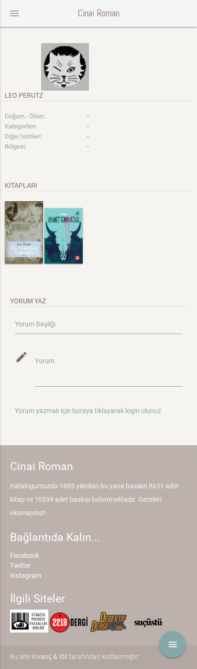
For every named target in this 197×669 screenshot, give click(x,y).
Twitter (20, 565)
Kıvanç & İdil (49, 656)
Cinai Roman (98, 13)
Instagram (25, 575)
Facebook (24, 555)
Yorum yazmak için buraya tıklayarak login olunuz (88, 411)
